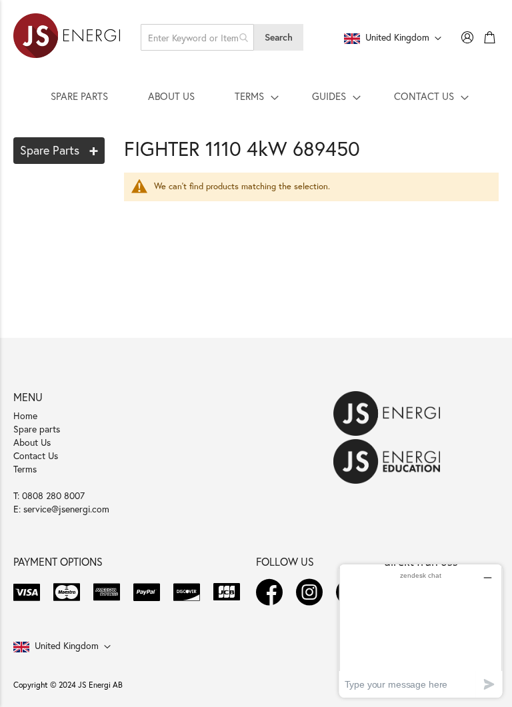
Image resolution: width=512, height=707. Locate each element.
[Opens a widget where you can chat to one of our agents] (420, 630)
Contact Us (35, 455)
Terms (25, 468)
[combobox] (197, 37)
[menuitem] (79, 96)
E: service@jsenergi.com (61, 508)
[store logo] (66, 37)
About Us (32, 442)
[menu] (256, 96)
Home (25, 415)
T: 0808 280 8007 (49, 495)
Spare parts (36, 428)
